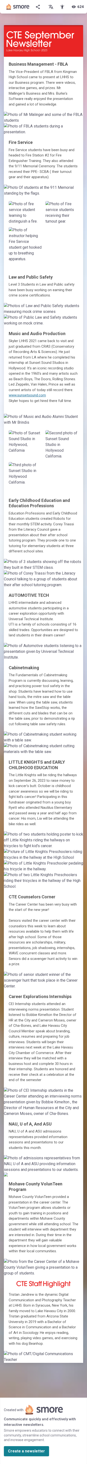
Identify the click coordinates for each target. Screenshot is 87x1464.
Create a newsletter (26, 1451)
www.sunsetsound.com (27, 395)
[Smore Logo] (18, 7)
